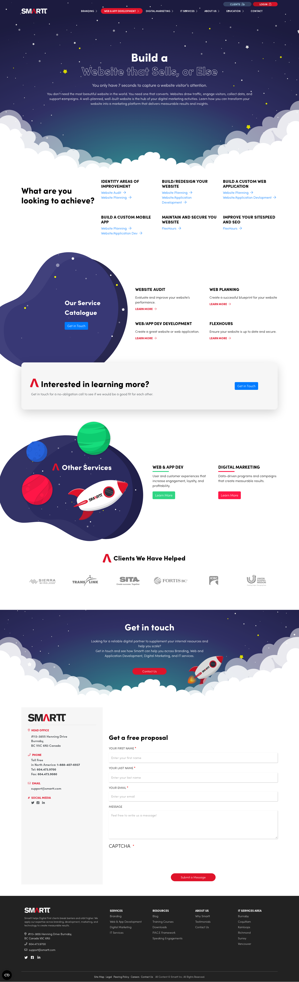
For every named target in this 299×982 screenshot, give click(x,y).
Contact (257, 11)
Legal (109, 977)
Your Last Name (121, 768)
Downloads (160, 927)
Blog (155, 916)
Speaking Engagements (167, 938)
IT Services (187, 11)
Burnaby (243, 916)
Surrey (242, 938)
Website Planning (114, 197)
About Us (210, 11)
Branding (88, 11)
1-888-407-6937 (68, 764)
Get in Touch (76, 325)
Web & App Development (120, 11)
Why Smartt (202, 916)
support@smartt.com (46, 788)
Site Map (99, 977)
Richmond (244, 932)
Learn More (144, 309)
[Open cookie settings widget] (7, 975)
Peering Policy (121, 977)
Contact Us (149, 671)
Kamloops (244, 927)
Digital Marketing (158, 11)
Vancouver (244, 944)
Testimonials (203, 921)
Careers (135, 977)
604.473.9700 (46, 769)
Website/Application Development (177, 200)
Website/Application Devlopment (247, 197)
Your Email (117, 788)
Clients (235, 4)
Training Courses (163, 921)
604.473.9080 (47, 774)
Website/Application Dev (119, 233)
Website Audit (111, 192)
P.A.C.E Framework (164, 932)
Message (115, 806)
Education (233, 11)
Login (264, 4)
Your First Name (121, 748)
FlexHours (169, 228)
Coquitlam (244, 921)
